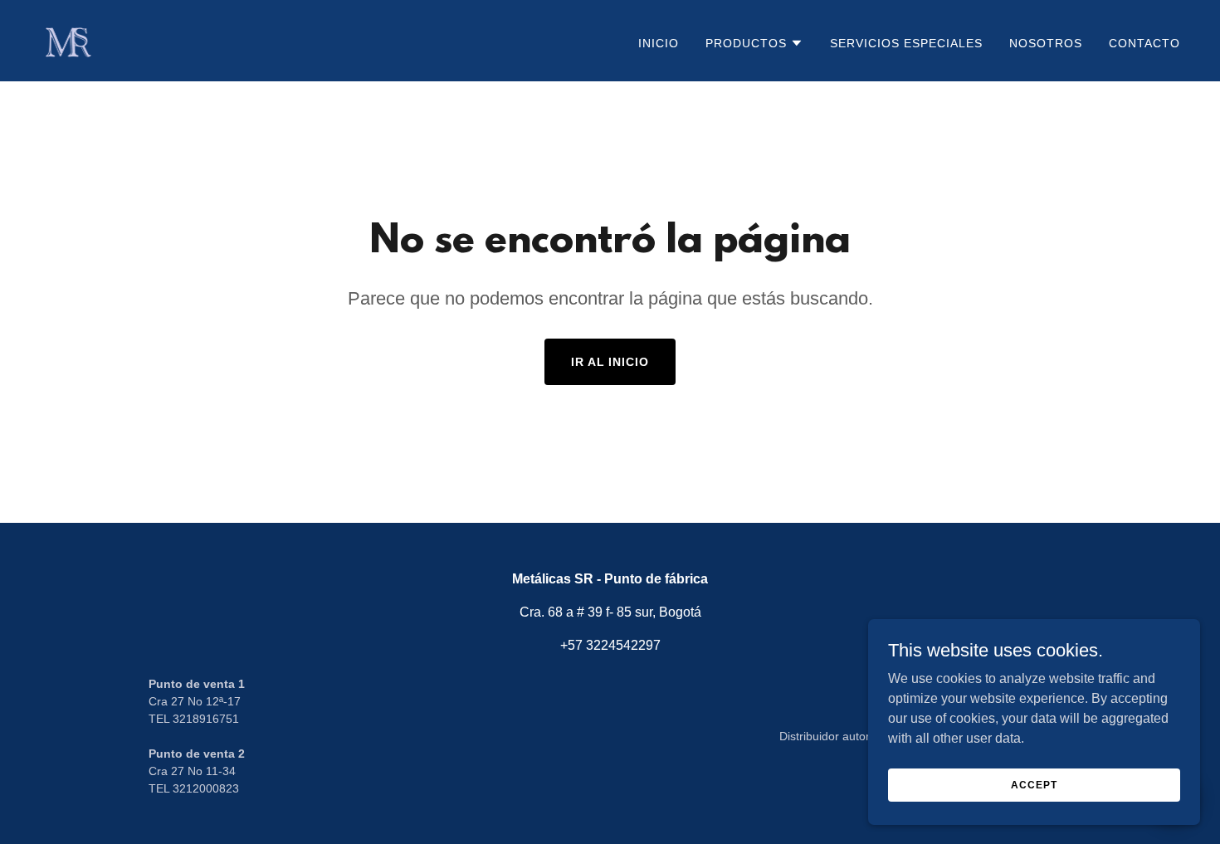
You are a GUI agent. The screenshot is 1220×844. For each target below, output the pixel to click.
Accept (1034, 784)
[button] (754, 43)
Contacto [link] (1144, 43)
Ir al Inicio (610, 361)
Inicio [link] (658, 43)
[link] (67, 39)
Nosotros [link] (1045, 43)
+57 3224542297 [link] (610, 645)
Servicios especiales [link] (906, 43)
